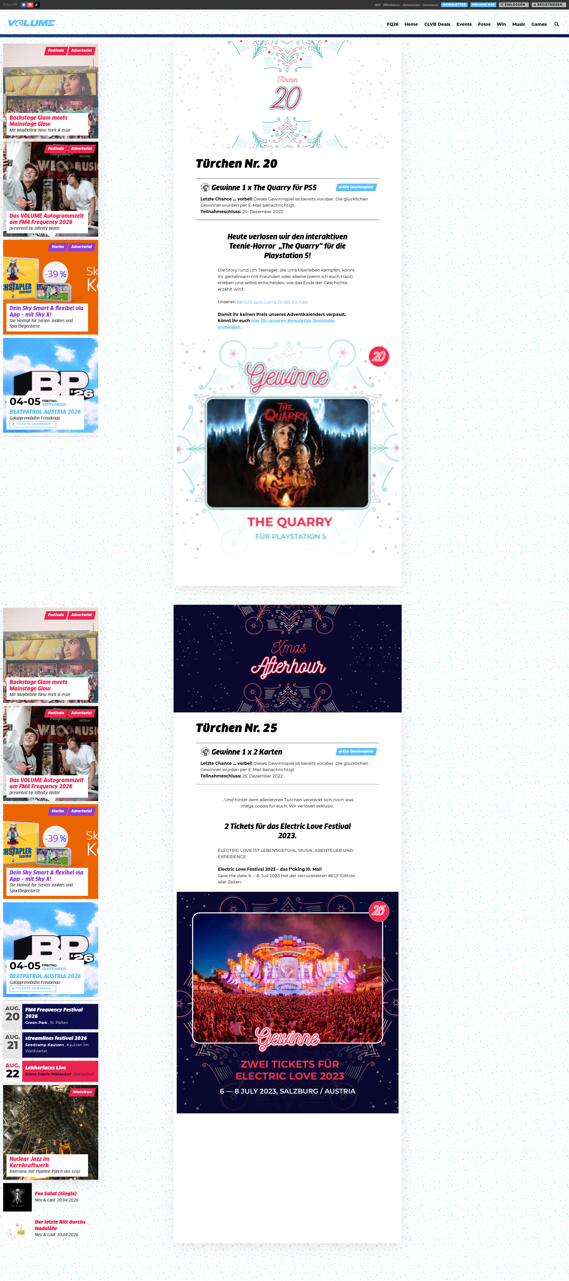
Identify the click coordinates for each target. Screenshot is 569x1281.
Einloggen (515, 4)
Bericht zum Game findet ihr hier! (272, 302)
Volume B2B (483, 4)
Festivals (56, 51)
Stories (58, 247)
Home (411, 24)
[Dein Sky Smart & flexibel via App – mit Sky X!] (50, 287)
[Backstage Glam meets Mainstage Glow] (50, 91)
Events (464, 24)
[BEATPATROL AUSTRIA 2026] (50, 385)
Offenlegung (391, 5)
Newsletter (454, 4)
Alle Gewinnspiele (357, 187)
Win (501, 24)
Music (518, 24)
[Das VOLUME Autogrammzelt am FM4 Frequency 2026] (50, 189)
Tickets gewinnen (33, 424)
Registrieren (550, 4)
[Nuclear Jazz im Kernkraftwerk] (50, 1132)
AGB (377, 5)
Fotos (484, 24)
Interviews (82, 1092)
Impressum (430, 5)
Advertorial (81, 51)
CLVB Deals (437, 24)
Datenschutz (411, 5)
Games (539, 24)
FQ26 (392, 24)
